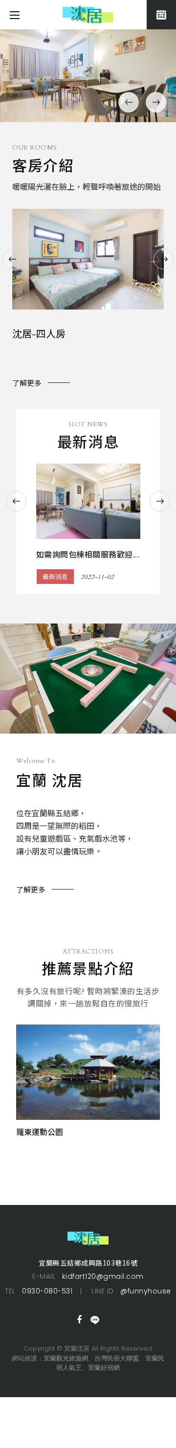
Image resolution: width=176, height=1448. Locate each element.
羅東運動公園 (39, 1132)
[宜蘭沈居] (88, 75)
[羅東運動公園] (88, 1072)
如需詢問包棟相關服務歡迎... (88, 555)
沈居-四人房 (39, 334)
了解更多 (27, 383)
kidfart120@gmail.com (103, 1276)
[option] (88, 75)
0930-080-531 (47, 1291)
